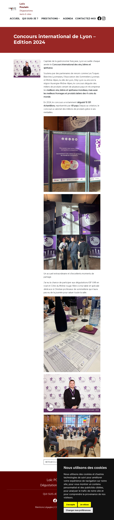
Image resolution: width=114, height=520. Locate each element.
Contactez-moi (85, 18)
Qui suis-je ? (30, 18)
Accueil (15, 18)
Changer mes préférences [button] (78, 510)
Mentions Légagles (44, 507)
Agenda (68, 18)
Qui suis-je (50, 494)
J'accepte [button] (70, 504)
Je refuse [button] (84, 504)
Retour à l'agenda (55, 462)
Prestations (49, 18)
